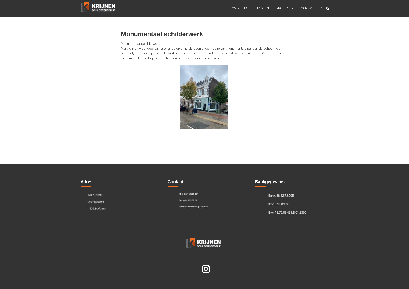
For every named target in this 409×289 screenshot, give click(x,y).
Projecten (285, 8)
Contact (308, 8)
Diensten (261, 8)
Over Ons (239, 8)
